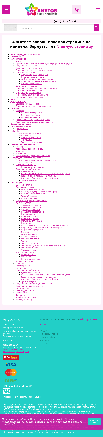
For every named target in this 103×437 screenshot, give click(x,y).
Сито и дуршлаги (29, 236)
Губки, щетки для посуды (32, 189)
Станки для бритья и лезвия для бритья (39, 178)
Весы (12, 99)
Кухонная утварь (23, 202)
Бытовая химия (18, 59)
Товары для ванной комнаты (24, 144)
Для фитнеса (22, 128)
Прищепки (21, 268)
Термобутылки (28, 140)
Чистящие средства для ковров (30, 97)
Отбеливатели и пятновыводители (37, 79)
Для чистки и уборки (25, 187)
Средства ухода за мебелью (28, 92)
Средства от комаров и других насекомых (35, 106)
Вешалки (20, 110)
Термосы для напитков (31, 142)
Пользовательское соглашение (17, 336)
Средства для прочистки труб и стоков (34, 70)
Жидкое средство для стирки (34, 74)
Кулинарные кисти (30, 214)
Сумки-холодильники (31, 137)
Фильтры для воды (30, 247)
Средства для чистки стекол (29, 90)
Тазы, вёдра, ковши (30, 196)
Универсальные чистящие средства (32, 95)
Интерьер (15, 108)
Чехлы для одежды (24, 299)
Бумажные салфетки (30, 171)
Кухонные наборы (29, 216)
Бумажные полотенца (31, 207)
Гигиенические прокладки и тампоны (38, 176)
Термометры (22, 292)
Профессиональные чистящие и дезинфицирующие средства (44, 63)
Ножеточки (26, 223)
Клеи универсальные (31, 259)
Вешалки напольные (30, 115)
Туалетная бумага (29, 180)
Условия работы (48, 337)
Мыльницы (21, 153)
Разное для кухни (29, 234)
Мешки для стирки (24, 261)
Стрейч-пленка (23, 288)
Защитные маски (24, 162)
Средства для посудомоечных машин (38, 81)
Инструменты (27, 256)
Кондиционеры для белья (33, 77)
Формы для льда (28, 250)
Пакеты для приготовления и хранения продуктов (44, 225)
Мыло (18, 61)
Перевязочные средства (32, 167)
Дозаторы (20, 146)
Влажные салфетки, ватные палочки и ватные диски (45, 173)
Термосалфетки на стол (32, 243)
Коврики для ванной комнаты (29, 148)
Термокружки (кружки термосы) (30, 133)
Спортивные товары (20, 126)
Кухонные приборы (30, 218)
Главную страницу (74, 46)
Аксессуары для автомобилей (25, 54)
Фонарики (20, 295)
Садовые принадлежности (28, 104)
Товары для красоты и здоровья (26, 157)
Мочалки (20, 151)
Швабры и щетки (29, 198)
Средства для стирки (25, 72)
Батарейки (15, 56)
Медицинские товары (26, 164)
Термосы (14, 131)
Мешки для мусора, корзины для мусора (39, 191)
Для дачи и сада (18, 101)
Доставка (44, 343)
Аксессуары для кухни (31, 205)
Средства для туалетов (26, 86)
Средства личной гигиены (28, 169)
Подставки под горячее (32, 229)
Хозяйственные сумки (26, 297)
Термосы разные (24, 135)
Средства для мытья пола (28, 65)
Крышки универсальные (32, 212)
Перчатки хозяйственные (33, 193)
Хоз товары (16, 182)
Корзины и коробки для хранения (31, 200)
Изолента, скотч (28, 254)
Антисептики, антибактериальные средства (36, 160)
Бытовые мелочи (24, 184)
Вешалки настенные (30, 117)
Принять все (94, 421)
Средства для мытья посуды (29, 68)
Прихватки (26, 232)
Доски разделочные (30, 209)
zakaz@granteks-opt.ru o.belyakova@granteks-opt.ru (16, 350)
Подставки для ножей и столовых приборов (41, 227)
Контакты (44, 340)
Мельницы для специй (31, 221)
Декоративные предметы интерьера (33, 119)
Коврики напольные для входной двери (34, 122)
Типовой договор (49, 333)
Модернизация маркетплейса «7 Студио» (23, 397)
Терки (24, 241)
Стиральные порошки (31, 83)
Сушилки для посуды (30, 238)
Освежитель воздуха (20, 124)
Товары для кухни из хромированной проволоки (43, 245)
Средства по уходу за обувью (29, 286)
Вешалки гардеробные (31, 112)
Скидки (43, 330)
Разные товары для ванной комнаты (33, 155)
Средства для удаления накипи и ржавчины (36, 88)
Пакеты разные (23, 265)
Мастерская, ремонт (25, 252)
